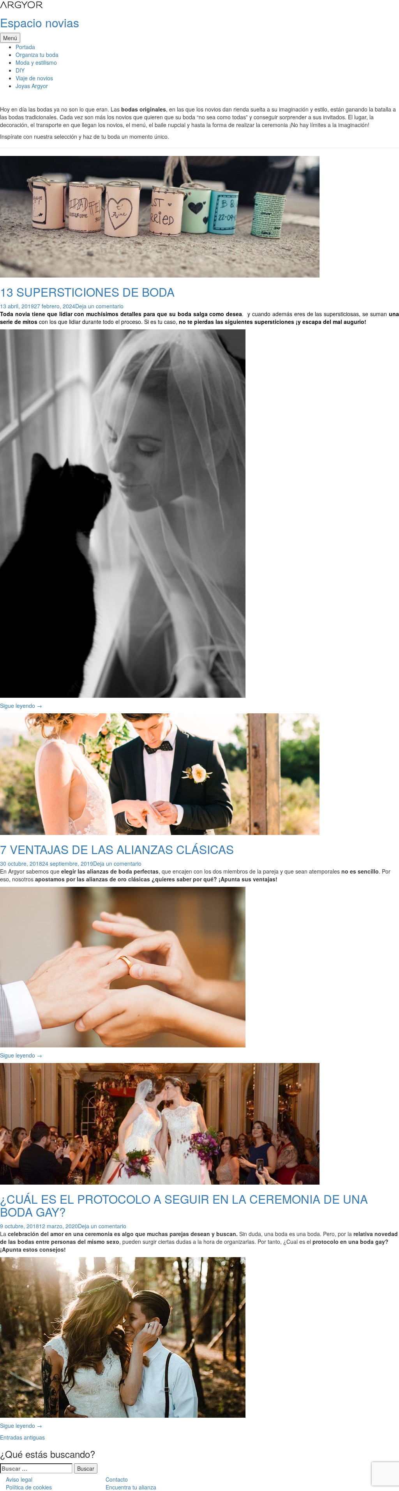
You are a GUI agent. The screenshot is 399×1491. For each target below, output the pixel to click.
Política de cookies (29, 1487)
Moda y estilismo (36, 62)
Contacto (117, 1479)
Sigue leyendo (21, 705)
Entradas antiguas (22, 1437)
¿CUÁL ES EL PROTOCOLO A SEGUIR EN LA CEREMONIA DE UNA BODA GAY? (184, 1205)
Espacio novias (39, 22)
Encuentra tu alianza (131, 1487)
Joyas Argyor (32, 86)
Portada (25, 47)
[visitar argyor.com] (21, 4)
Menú (10, 38)
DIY (20, 70)
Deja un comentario (99, 306)
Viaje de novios (34, 78)
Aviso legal (19, 1479)
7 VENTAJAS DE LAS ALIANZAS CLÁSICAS (117, 849)
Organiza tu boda (37, 54)
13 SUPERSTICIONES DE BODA (87, 291)
